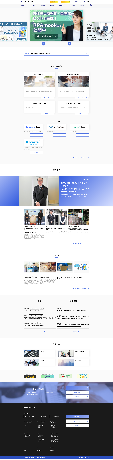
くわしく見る (46, 97)
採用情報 (87, 1)
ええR (39, 441)
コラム (34, 5)
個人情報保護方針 (27, 457)
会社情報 (82, 5)
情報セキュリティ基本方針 (40, 457)
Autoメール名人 (28, 422)
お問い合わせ (54, 1)
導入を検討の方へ (54, 440)
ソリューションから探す (29, 416)
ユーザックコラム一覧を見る (79, 288)
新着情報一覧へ (76, 332)
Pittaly (39, 440)
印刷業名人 (40, 436)
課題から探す (43, 416)
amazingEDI (40, 435)
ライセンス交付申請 (55, 436)
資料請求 (77, 1)
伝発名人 (26, 438)
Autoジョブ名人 (28, 424)
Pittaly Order (54, 427)
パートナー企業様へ (55, 439)
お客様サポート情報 (54, 433)
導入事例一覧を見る (77, 243)
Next (69, 43)
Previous (43, 43)
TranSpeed (40, 438)
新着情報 (52, 450)
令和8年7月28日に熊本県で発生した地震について (41, 53)
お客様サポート (72, 5)
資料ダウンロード (54, 441)
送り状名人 (40, 426)
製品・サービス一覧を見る (79, 157)
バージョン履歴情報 (55, 438)
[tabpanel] (56, 25)
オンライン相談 (65, 1)
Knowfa (26, 425)
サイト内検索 (91, 5)
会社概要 (39, 450)
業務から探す (57, 416)
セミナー (52, 5)
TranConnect (41, 439)
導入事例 (43, 5)
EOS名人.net (40, 425)
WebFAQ (61, 5)
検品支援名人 (40, 427)
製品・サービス (24, 5)
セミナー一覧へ (42, 332)
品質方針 (32, 457)
